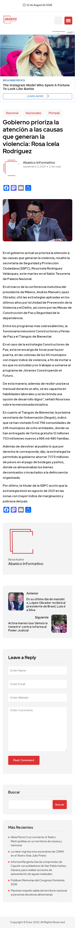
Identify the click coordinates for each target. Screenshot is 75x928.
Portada (54, 113)
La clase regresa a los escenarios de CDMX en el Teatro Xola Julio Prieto (37, 854)
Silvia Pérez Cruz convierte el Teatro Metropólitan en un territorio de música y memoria (36, 841)
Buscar (14, 792)
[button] (68, 21)
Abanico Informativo (39, 162)
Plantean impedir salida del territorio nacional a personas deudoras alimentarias (39, 893)
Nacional (12, 113)
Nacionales (33, 113)
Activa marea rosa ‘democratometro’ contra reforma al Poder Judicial (28, 626)
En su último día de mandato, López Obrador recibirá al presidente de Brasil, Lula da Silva (46, 604)
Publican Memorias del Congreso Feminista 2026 (37, 882)
